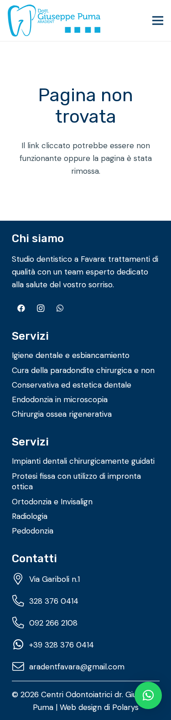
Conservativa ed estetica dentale (71, 385)
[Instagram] (41, 308)
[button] (157, 20)
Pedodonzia (32, 531)
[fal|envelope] (20, 667)
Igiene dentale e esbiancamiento (71, 355)
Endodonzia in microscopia (60, 399)
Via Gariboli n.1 (54, 579)
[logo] (54, 20)
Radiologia (29, 516)
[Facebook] (21, 308)
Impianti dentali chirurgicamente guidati (83, 461)
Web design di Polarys (99, 707)
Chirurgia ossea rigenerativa (62, 414)
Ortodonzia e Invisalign (52, 502)
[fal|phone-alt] (20, 601)
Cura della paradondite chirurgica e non (83, 370)
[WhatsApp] (60, 308)
